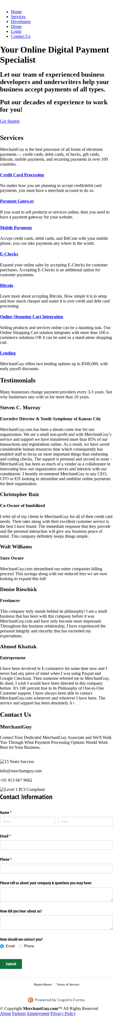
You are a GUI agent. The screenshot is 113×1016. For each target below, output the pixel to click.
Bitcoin (6, 285)
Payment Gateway (17, 201)
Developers (21, 21)
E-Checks (9, 254)
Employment (38, 1013)
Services (18, 16)
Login (16, 31)
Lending (8, 353)
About (5, 1013)
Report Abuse (43, 984)
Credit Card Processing (22, 174)
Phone (12, 859)
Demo (16, 26)
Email (12, 836)
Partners (19, 1013)
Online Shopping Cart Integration (31, 316)
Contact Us (20, 36)
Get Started (9, 121)
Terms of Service (67, 984)
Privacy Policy (63, 1013)
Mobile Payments (16, 227)
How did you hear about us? (21, 911)
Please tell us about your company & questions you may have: (46, 882)
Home (16, 11)
